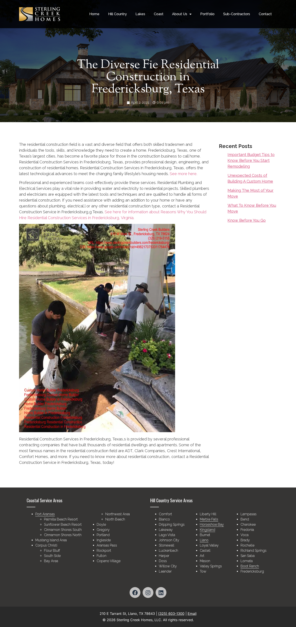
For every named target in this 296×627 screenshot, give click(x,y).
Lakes (140, 14)
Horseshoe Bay (212, 524)
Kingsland (207, 530)
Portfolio (207, 14)
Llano (204, 540)
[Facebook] (135, 592)
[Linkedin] (161, 592)
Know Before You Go (247, 220)
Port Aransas (45, 514)
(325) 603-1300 (171, 613)
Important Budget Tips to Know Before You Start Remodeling (251, 160)
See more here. (183, 173)
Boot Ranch (250, 566)
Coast (158, 14)
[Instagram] (148, 592)
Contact (265, 14)
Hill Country (117, 14)
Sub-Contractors (236, 14)
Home (94, 14)
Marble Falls (209, 519)
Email (192, 613)
